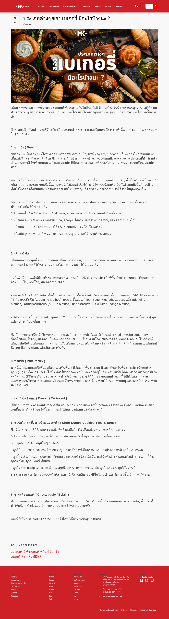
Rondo (51, 577)
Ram (51, 596)
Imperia (77, 583)
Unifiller (77, 590)
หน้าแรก (41, 7)
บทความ (108, 7)
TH (141, 6)
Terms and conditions (109, 610)
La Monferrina (80, 580)
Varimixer (78, 577)
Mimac (51, 590)
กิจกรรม (98, 7)
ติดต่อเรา (119, 7)
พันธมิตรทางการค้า (70, 7)
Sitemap (133, 610)
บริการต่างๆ (86, 7)
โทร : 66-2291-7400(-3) (112, 589)
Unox (76, 599)
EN (136, 6)
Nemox (77, 596)
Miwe (51, 586)
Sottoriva (53, 583)
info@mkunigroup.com (112, 596)
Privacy (124, 610)
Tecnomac (78, 586)
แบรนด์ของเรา (54, 7)
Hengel (52, 580)
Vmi (50, 599)
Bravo (51, 593)
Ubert (76, 593)
